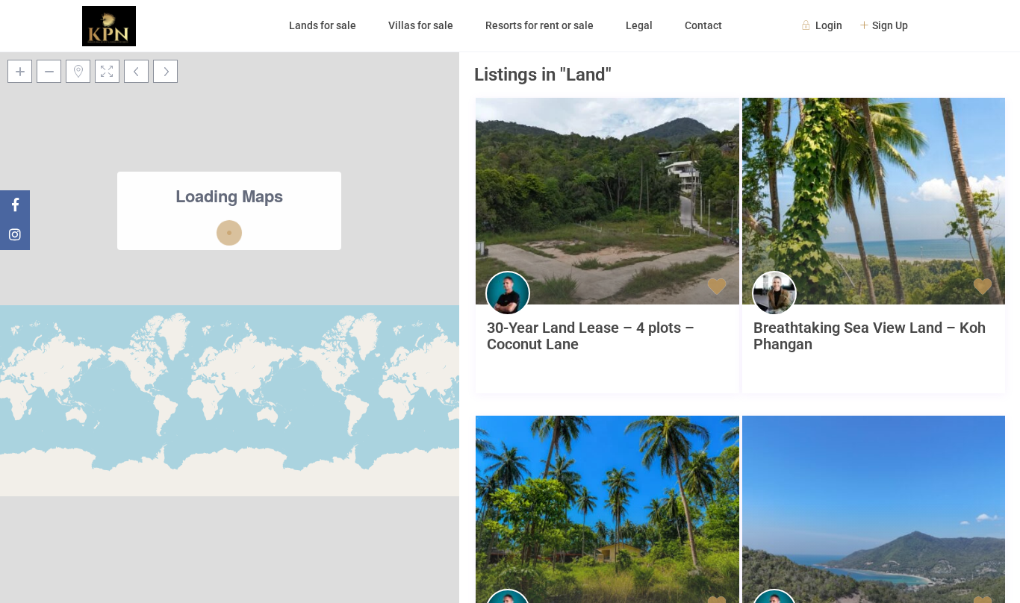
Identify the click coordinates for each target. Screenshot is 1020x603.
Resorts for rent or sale (539, 25)
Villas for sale (420, 25)
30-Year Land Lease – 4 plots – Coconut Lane (590, 335)
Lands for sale (322, 25)
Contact (703, 25)
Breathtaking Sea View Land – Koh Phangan (869, 335)
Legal (639, 25)
